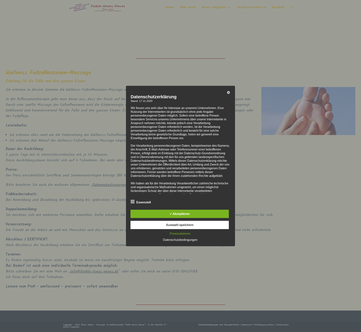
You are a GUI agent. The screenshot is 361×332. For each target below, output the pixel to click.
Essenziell (143, 202)
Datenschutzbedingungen (180, 239)
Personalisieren (180, 233)
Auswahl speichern (179, 225)
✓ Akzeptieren (180, 213)
